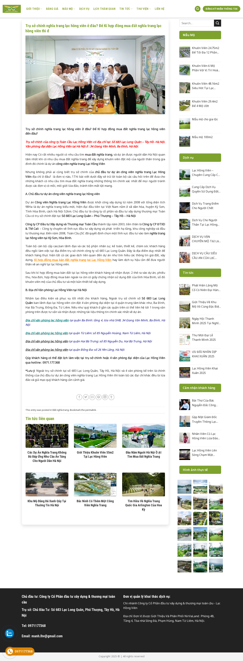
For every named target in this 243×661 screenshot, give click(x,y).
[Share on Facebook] (79, 397)
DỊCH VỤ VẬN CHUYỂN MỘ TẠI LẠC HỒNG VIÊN (206, 239)
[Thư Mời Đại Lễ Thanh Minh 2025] (184, 339)
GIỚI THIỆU (33, 9)
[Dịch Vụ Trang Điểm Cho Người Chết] (184, 207)
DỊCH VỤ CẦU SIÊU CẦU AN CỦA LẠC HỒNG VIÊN (204, 255)
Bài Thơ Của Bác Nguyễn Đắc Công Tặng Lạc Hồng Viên (205, 402)
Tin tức (124, 9)
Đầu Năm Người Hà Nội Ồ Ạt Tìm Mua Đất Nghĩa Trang (143, 454)
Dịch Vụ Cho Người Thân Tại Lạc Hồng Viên (204, 222)
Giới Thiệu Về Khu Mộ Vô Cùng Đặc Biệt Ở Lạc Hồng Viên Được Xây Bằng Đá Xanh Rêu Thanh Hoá (206, 304)
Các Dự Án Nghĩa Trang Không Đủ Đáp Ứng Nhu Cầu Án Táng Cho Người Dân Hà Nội (46, 457)
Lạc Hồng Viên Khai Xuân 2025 (205, 370)
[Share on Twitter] (86, 397)
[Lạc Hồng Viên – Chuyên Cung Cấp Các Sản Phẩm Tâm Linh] (184, 174)
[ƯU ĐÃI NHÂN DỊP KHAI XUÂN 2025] (184, 356)
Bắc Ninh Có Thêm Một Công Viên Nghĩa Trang (95, 503)
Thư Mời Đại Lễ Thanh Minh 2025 (204, 337)
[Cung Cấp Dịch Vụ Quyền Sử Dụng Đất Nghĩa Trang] (184, 191)
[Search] (197, 9)
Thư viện (142, 9)
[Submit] (217, 23)
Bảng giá (52, 9)
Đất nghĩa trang (60, 409)
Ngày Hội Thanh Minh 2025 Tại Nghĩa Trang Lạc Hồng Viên (206, 321)
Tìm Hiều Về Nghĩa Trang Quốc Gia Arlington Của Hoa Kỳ (143, 505)
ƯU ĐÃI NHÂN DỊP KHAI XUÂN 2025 (204, 354)
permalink (90, 409)
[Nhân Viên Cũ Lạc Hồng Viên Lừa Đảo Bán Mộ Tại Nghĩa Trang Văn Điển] (184, 438)
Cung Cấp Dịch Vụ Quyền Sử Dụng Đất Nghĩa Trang (205, 189)
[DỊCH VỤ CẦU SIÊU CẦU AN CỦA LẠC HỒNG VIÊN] (184, 257)
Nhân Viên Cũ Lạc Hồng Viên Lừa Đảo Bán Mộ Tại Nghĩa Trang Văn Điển (205, 436)
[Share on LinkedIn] (105, 397)
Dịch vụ (84, 9)
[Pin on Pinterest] (99, 397)
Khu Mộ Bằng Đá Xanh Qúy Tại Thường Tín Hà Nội (47, 503)
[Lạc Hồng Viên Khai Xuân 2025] (184, 372)
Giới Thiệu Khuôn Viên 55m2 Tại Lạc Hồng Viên (95, 454)
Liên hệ (159, 9)
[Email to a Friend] (92, 397)
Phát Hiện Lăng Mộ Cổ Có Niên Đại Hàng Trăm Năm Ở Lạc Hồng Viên (206, 287)
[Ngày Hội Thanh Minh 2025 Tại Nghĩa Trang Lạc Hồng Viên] (184, 322)
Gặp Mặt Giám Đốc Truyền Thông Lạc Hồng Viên (204, 419)
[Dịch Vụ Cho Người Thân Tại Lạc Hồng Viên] (184, 224)
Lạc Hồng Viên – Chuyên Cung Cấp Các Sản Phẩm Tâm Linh (206, 172)
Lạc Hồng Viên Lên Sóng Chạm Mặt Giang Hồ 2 (204, 452)
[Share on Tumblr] (111, 397)
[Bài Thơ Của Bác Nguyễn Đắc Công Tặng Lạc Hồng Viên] (184, 404)
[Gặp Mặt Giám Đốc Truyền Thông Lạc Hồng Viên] (184, 421)
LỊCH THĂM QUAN (104, 9)
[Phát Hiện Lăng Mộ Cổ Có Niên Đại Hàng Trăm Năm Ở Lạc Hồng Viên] (184, 289)
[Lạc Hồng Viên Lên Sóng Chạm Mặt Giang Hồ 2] (184, 454)
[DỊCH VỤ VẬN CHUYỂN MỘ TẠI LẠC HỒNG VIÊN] (184, 240)
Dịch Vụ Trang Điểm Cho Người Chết (205, 206)
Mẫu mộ (67, 9)
